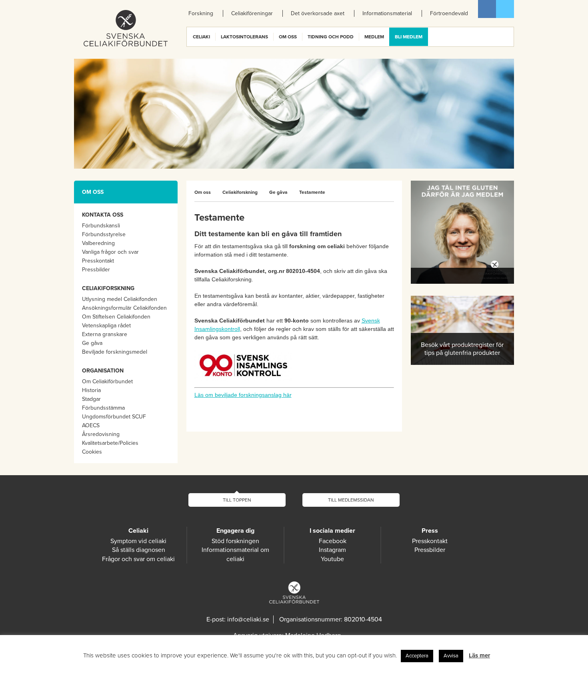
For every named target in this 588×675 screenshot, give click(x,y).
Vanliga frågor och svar (110, 252)
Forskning (200, 13)
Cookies (92, 451)
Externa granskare (104, 334)
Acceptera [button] (417, 656)
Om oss (288, 37)
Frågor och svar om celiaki (138, 559)
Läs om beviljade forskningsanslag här (243, 395)
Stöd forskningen (235, 541)
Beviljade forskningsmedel (114, 351)
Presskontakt (98, 260)
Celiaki (201, 37)
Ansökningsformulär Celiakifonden (124, 308)
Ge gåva (92, 343)
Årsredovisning (101, 434)
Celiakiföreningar (252, 13)
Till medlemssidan (351, 500)
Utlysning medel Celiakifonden (119, 299)
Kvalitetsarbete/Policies (110, 443)
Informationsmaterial (387, 13)
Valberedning (98, 243)
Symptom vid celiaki (138, 541)
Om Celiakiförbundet (107, 381)
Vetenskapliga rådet (106, 325)
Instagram (332, 550)
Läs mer (479, 655)
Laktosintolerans (244, 37)
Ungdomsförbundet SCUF (114, 416)
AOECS (91, 425)
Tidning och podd (331, 37)
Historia (91, 390)
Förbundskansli (101, 225)
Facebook (487, 9)
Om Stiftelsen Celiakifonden (116, 316)
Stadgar (91, 399)
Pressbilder (96, 269)
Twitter (505, 9)
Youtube (332, 559)
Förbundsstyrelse (104, 234)
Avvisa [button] (451, 656)
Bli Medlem (408, 37)
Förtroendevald (449, 13)
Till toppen (237, 500)
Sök (507, 37)
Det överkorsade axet (317, 13)
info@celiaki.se (248, 619)
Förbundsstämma (103, 407)
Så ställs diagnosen (138, 550)
